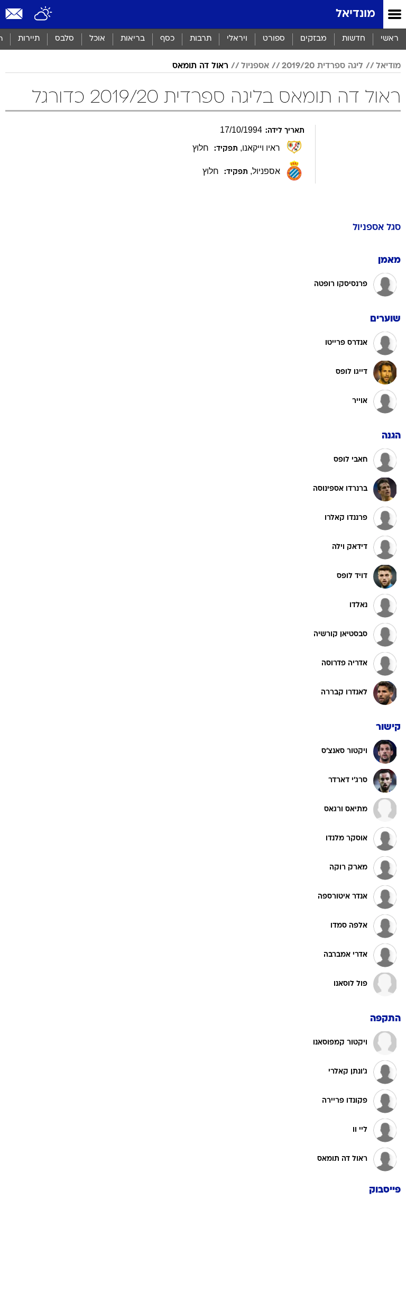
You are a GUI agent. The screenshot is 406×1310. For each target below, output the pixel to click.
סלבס (64, 39)
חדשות (353, 39)
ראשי (390, 39)
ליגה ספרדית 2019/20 (322, 66)
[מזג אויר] (43, 14)
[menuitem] (353, 39)
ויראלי (237, 39)
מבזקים (313, 39)
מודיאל (388, 66)
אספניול (255, 66)
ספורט (274, 39)
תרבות (200, 39)
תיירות (29, 39)
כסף (167, 39)
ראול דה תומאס (200, 66)
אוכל (97, 39)
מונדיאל (355, 14)
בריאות (133, 39)
